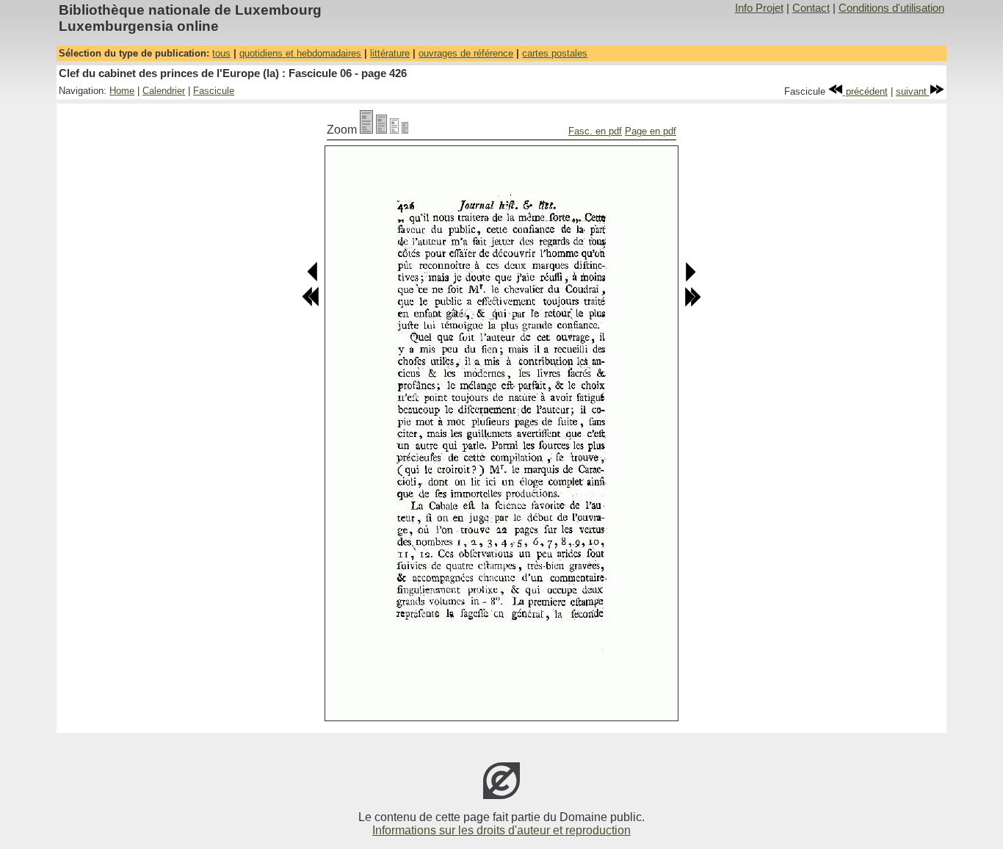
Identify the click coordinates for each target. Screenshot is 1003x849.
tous (221, 53)
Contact (811, 8)
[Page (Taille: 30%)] (405, 129)
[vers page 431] (692, 303)
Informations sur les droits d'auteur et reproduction (501, 830)
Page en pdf (650, 131)
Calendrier (163, 90)
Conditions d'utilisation (891, 8)
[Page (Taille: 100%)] (366, 129)
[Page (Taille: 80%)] (381, 129)
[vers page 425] (313, 278)
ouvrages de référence (466, 53)
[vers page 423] (310, 303)
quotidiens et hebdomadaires (300, 53)
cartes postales (554, 53)
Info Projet (759, 8)
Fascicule (213, 90)
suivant (913, 91)
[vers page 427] (690, 278)
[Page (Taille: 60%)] (394, 129)
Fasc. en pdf (595, 131)
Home (121, 90)
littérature (390, 53)
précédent (865, 91)
